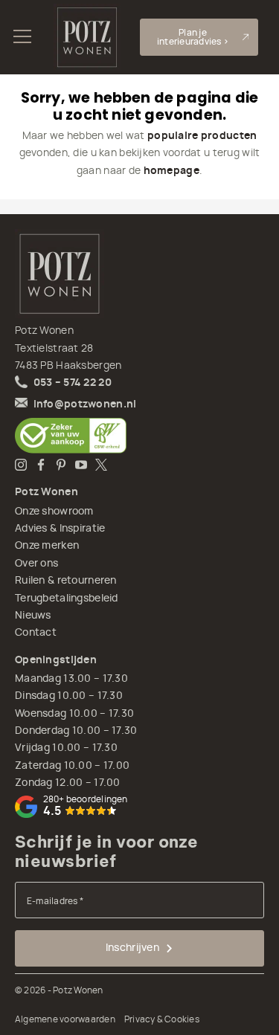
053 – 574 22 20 (72, 383)
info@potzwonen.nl (85, 404)
